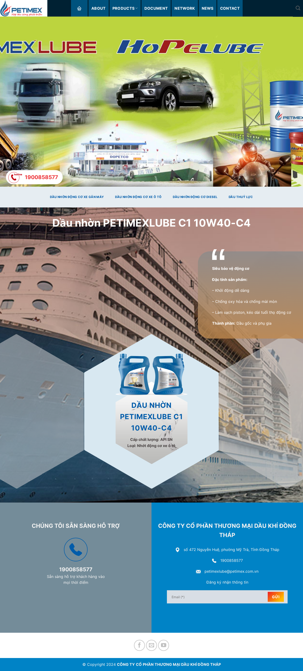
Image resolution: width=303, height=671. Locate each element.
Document (156, 8)
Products (123, 8)
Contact (230, 8)
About (98, 8)
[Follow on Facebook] (139, 645)
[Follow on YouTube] (163, 645)
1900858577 (231, 560)
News (208, 8)
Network (184, 8)
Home (79, 8)
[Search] (298, 8)
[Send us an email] (151, 645)
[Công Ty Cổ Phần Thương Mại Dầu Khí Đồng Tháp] (23, 8)
